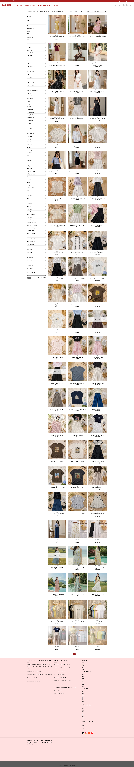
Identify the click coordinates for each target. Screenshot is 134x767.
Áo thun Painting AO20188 (97, 357)
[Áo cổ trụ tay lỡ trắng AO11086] (97, 186)
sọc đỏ (29, 147)
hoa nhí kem (30, 85)
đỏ (28, 61)
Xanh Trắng (30, 268)
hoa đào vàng (30, 71)
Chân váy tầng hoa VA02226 (77, 541)
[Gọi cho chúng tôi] (127, 5)
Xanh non (29, 260)
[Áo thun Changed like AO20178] (97, 266)
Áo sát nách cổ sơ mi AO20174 (97, 252)
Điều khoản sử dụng (59, 693)
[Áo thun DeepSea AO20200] (97, 423)
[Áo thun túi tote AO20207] (77, 475)
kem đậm (29, 128)
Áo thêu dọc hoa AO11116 (77, 252)
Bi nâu (29, 45)
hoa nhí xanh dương (32, 90)
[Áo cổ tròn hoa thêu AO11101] (77, 213)
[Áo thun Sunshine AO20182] (57, 319)
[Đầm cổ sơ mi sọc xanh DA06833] (97, 79)
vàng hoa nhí (30, 185)
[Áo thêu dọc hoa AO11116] (77, 240)
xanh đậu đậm (31, 214)
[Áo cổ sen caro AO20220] (77, 52)
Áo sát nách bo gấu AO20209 (57, 513)
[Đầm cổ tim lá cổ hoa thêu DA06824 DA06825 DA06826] (97, 24)
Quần (28, 31)
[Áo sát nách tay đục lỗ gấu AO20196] (77, 397)
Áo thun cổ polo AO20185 (57, 357)
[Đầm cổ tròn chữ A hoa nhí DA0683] (77, 24)
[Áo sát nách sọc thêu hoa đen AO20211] (97, 501)
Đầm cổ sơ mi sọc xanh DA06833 (97, 91)
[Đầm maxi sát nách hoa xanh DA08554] (77, 582)
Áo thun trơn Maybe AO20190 (77, 383)
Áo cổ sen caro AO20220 (77, 64)
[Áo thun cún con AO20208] (97, 475)
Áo (28, 20)
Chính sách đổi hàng (59, 674)
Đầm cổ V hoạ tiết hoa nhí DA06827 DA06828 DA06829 (97, 64)
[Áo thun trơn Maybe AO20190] (77, 371)
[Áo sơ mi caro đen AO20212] (57, 529)
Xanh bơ (29, 201)
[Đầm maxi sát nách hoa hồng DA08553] (57, 582)
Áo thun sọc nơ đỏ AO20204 (97, 461)
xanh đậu (29, 212)
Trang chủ (31, 11)
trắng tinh (30, 179)
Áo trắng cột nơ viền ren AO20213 (77, 146)
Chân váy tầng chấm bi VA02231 (97, 541)
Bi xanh (29, 47)
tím (28, 155)
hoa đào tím (30, 69)
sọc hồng (29, 150)
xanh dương (30, 220)
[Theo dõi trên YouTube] (130, 5)
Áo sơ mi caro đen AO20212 (57, 541)
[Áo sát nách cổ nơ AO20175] (57, 266)
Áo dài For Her (87, 705)
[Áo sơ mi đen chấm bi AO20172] (97, 106)
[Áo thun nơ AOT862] (97, 635)
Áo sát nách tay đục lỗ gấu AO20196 (77, 409)
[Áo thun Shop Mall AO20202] (77, 449)
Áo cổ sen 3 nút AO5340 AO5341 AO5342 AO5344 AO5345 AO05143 (57, 64)
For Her (86, 688)
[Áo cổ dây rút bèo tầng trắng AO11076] (57, 186)
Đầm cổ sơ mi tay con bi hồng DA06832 (77, 92)
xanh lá (29, 236)
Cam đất (29, 50)
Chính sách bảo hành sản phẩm (62, 668)
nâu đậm (29, 139)
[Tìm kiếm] (115, 5)
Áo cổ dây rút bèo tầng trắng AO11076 (57, 198)
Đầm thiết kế (30, 28)
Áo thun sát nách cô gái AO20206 (57, 487)
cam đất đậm (30, 53)
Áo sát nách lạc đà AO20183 (77, 331)
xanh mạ (29, 249)
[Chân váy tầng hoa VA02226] (77, 529)
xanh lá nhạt (30, 244)
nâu (28, 131)
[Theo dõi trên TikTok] (125, 5)
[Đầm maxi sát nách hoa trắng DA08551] (77, 555)
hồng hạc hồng (31, 112)
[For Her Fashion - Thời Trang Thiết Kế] (8, 5)
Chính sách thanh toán (60, 677)
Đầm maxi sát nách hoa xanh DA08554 (77, 595)
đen (28, 58)
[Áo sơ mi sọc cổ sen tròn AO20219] (77, 160)
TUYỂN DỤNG (55, 5)
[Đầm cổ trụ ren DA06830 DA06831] (57, 79)
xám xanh (29, 195)
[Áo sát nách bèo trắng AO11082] (77, 186)
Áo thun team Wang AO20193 (97, 383)
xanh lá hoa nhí (31, 239)
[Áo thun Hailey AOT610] (77, 635)
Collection (28, 5)
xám (28, 190)
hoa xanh (29, 96)
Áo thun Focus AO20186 (77, 357)
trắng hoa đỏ (30, 168)
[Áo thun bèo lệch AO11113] (97, 213)
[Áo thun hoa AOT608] (57, 635)
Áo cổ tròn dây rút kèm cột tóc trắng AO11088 (57, 226)
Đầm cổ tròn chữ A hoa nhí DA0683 (77, 36)
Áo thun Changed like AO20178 (97, 278)
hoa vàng (29, 93)
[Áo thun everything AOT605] (77, 609)
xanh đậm (29, 209)
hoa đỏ (29, 74)
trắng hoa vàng (31, 171)
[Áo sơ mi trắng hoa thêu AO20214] (97, 133)
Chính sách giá (58, 690)
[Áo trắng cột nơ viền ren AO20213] (77, 133)
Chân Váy (29, 26)
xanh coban (30, 203)
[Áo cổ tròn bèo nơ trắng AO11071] (97, 160)
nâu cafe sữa (30, 133)
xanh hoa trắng (31, 233)
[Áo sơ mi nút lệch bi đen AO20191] (57, 133)
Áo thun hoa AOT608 (57, 648)
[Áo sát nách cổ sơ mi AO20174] (97, 240)
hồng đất (29, 104)
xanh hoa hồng (31, 228)
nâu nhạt (29, 144)
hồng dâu (29, 106)
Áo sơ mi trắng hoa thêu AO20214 (97, 146)
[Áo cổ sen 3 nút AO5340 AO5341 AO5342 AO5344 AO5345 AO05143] (57, 52)
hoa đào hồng (31, 66)
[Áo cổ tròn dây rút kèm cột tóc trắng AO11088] (57, 213)
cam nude (29, 55)
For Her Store (87, 671)
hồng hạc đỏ (30, 109)
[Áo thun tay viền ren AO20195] (57, 397)
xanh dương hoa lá (32, 225)
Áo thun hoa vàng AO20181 (97, 305)
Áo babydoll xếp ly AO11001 (97, 594)
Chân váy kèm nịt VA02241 (57, 567)
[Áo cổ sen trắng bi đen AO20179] (57, 293)
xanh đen (29, 217)
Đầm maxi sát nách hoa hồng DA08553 (57, 595)
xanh (28, 198)
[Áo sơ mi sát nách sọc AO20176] (77, 266)
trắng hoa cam (31, 166)
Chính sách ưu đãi (59, 684)
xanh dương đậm (31, 222)
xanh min (29, 252)
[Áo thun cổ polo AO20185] (57, 345)
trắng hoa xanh (31, 174)
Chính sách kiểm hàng (60, 671)
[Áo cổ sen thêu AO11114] (57, 240)
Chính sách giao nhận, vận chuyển (63, 680)
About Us (45, 5)
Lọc (29, 277)
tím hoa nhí (30, 158)
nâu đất (29, 141)
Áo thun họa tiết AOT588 (57, 621)
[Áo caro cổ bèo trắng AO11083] (77, 106)
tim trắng (29, 160)
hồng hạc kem (31, 115)
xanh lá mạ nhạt (31, 241)
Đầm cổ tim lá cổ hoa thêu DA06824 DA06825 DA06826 (97, 37)
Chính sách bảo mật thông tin (62, 664)
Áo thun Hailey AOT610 (77, 648)
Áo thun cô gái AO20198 (57, 435)
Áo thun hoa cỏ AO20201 (57, 461)
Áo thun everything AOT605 (77, 621)
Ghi (28, 63)
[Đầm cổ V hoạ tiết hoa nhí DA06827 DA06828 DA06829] (97, 52)
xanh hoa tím (30, 230)
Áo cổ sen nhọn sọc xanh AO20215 (57, 172)
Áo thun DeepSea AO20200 (97, 435)
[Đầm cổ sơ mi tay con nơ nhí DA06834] (57, 106)
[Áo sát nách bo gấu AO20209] (57, 501)
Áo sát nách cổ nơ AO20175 (57, 278)
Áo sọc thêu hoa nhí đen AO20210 (77, 513)
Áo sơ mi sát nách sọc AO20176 (77, 278)
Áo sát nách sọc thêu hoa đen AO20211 (97, 514)
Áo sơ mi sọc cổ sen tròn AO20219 (77, 172)
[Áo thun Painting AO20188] (97, 345)
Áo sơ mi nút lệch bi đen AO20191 (57, 146)
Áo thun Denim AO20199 (77, 435)
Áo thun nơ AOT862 (97, 648)
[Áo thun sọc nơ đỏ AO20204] (97, 449)
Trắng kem (30, 177)
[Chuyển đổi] (45, 20)
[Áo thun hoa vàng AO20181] (97, 293)
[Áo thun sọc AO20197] (97, 397)
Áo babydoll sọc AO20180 (77, 305)
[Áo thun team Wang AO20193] (97, 371)
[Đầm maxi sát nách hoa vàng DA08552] (97, 555)
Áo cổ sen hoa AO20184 (97, 331)
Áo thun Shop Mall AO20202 (77, 461)
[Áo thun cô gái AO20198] (57, 423)
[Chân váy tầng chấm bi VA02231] (97, 529)
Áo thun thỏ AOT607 (97, 621)
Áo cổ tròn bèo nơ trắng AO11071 (97, 172)
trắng (28, 163)
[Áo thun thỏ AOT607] (97, 609)
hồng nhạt (30, 120)
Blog (50, 5)
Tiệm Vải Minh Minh (32, 34)
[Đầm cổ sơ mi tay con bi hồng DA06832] (77, 79)
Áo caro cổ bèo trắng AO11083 (77, 118)
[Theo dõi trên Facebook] (119, 5)
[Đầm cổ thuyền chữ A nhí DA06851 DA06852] (57, 24)
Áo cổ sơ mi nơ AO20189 (57, 383)
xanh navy (30, 255)
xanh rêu (29, 263)
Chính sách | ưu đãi (37, 5)
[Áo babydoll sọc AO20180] (77, 293)
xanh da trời (30, 206)
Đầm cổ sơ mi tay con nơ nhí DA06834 (57, 119)
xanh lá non (30, 247)
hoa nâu (29, 77)
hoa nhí (29, 80)
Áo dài (28, 23)
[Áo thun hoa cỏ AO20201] (57, 449)
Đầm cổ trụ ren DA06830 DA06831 (57, 91)
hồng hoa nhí (30, 117)
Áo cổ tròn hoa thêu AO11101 (77, 225)
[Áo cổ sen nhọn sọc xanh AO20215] (57, 160)
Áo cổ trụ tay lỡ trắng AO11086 (97, 198)
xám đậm (29, 193)
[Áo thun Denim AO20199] (77, 423)
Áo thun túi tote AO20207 (77, 487)
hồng (28, 101)
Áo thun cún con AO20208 (97, 487)
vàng (28, 182)
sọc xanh (29, 152)
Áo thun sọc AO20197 (97, 409)
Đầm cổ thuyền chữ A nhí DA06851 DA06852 (57, 37)
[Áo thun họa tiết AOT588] (57, 609)
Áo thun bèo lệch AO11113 (97, 225)
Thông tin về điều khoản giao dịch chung (65, 687)
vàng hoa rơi (30, 187)
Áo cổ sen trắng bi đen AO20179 (57, 305)
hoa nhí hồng (30, 82)
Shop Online (20, 5)
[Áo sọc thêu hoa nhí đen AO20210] (77, 501)
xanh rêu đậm (30, 265)
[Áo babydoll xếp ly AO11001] (97, 582)
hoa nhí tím (30, 88)
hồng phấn (30, 123)
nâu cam (29, 136)
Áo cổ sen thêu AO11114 (57, 252)
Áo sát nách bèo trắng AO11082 (77, 198)
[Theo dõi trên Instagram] (122, 5)
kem (28, 125)
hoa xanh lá (30, 98)
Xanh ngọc (30, 257)
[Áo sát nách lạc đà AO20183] (77, 319)
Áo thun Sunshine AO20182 (57, 331)
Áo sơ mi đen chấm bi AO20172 (97, 118)
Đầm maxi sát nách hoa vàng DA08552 (97, 567)
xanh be (29, 42)
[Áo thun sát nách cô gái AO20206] (57, 475)
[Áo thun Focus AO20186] (77, 345)
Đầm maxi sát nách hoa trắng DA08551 (77, 567)
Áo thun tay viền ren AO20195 (57, 409)
